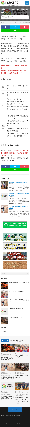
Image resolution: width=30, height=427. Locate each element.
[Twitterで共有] (15, 27)
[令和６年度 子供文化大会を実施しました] (4, 185)
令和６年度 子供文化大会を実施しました (19, 182)
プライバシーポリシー (6, 415)
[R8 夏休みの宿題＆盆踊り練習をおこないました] (4, 209)
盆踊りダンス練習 (7, 394)
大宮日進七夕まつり (6, 354)
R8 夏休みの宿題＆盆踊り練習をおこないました (7, 378)
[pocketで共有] (24, 27)
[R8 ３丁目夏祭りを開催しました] (4, 294)
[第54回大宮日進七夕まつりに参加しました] (4, 285)
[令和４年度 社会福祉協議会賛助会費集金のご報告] (4, 196)
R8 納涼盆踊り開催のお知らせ (16, 308)
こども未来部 (5, 373)
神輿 (2, 355)
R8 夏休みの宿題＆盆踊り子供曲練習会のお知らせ (7, 397)
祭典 (4, 355)
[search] (28, 273)
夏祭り (25, 353)
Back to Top (15, 409)
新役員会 (5, 17)
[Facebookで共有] (5, 27)
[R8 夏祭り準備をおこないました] (4, 320)
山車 (12, 354)
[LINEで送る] (15, 30)
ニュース (12, 16)
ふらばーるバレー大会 (21, 392)
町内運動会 (10, 17)
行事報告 (21, 395)
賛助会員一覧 (17, 415)
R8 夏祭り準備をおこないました (16, 317)
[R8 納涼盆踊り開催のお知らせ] (4, 311)
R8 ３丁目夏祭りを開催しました (16, 291)
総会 (14, 17)
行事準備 (22, 373)
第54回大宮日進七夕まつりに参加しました (19, 282)
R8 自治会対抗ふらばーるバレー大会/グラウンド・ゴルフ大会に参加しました (22, 400)
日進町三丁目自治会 (19, 423)
